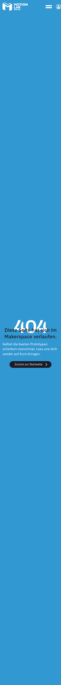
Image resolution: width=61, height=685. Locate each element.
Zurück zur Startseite (28, 364)
